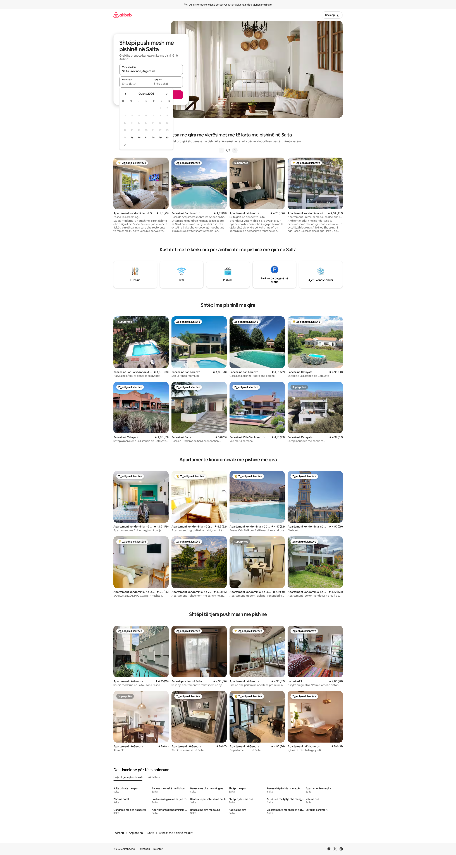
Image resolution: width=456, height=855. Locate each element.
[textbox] (135, 83)
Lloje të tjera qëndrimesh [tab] (127, 777)
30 (167, 137)
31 (125, 144)
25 (132, 137)
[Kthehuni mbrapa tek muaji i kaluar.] (126, 94)
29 (160, 137)
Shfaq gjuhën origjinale (258, 4)
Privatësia (144, 849)
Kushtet (158, 849)
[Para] (235, 150)
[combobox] (151, 71)
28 (153, 137)
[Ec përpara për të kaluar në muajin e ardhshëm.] (167, 94)
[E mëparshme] (221, 150)
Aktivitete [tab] (154, 777)
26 (139, 137)
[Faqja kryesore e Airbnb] (122, 15)
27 (146, 137)
